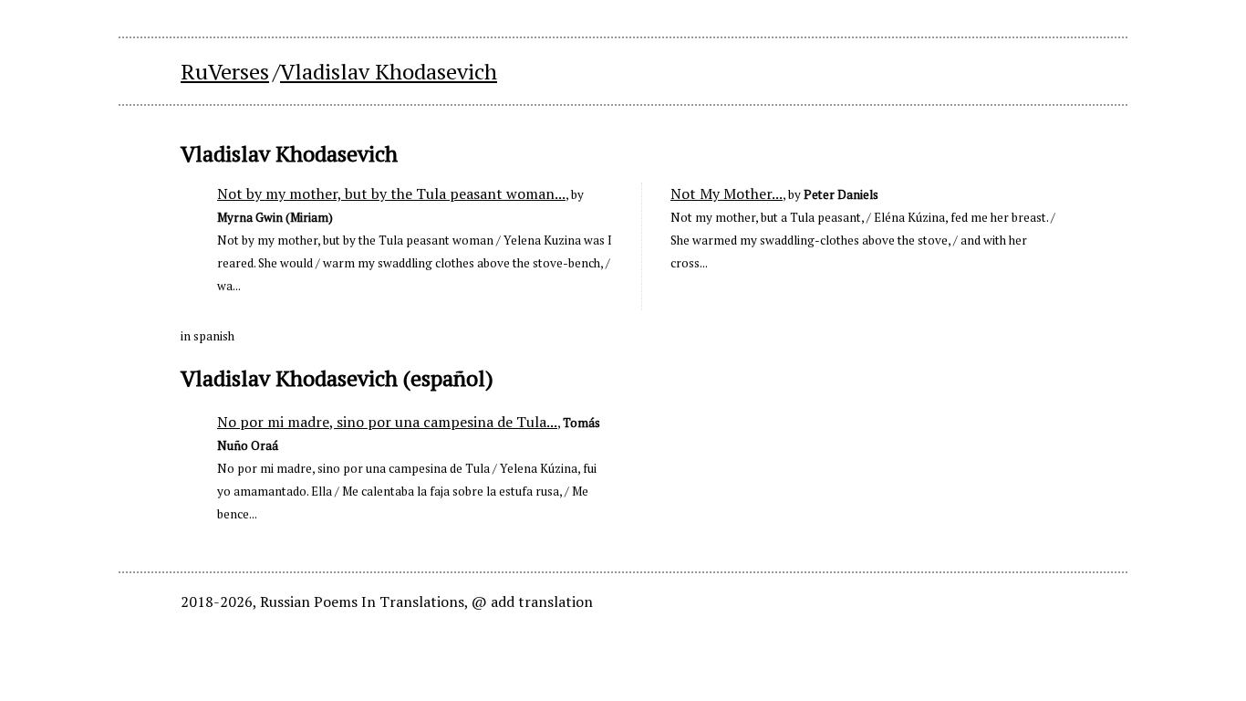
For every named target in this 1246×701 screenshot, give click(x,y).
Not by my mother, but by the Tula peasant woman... (391, 193)
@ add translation (532, 601)
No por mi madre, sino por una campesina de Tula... (387, 422)
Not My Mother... (726, 193)
